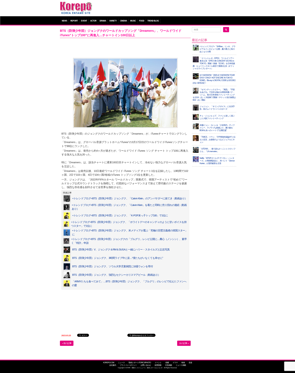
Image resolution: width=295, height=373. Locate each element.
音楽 (190, 362)
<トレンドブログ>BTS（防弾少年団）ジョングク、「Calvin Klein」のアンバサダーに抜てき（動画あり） (129, 198)
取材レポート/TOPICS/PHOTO (140, 362)
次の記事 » (184, 343)
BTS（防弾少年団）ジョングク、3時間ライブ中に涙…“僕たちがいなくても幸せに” (117, 258)
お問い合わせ (146, 365)
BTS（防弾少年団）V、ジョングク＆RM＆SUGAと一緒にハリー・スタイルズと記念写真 (121, 249)
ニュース (121, 362)
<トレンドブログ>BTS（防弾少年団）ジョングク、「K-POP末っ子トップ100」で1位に (120, 215)
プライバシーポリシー (128, 365)
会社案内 (112, 365)
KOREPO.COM (108, 362)
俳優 (167, 362)
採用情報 (158, 365)
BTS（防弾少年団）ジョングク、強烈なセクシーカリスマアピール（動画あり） (116, 274)
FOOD (141, 21)
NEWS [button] (64, 21)
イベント (158, 362)
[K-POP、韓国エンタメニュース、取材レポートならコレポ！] (76, 4)
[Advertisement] (169, 8)
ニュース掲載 (181, 365)
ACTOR (93, 21)
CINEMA (123, 21)
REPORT (74, 21)
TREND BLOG (153, 21)
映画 (183, 362)
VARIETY (113, 21)
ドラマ (175, 362)
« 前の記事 (66, 343)
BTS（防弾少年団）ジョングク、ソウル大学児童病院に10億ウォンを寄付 (112, 266)
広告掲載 (168, 365)
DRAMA (103, 21)
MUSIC (133, 21)
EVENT (84, 21)
